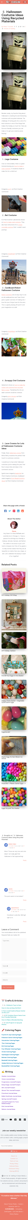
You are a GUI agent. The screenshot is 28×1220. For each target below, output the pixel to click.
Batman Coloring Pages (9, 1057)
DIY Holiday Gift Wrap (9, 595)
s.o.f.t (9, 189)
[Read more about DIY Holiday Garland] (14, 624)
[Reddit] (22, 511)
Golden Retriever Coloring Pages (12, 1063)
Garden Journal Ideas (9, 1076)
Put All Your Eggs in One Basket (12, 676)
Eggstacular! (6, 732)
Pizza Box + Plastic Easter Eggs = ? (14, 783)
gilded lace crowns (15, 453)
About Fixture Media (10, 1204)
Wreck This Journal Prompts (11, 1090)
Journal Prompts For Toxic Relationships (10, 1102)
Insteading (18, 1209)
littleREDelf (11, 254)
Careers (20, 1204)
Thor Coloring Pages (8, 1043)
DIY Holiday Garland (8, 651)
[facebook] (16, 1119)
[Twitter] (10, 511)
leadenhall (18, 473)
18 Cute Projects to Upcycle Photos (12, 1023)
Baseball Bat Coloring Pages (11, 1066)
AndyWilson (11, 331)
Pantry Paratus (14, 1214)
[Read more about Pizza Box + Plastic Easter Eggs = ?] (14, 772)
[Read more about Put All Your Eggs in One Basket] (14, 664)
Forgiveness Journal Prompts (11, 1082)
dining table (12, 844)
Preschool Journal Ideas (9, 1093)
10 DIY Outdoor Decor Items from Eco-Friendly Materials (13, 1016)
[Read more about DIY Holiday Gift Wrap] (14, 580)
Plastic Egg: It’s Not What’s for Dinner (12, 757)
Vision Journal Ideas (8, 1079)
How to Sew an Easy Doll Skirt (11, 1008)
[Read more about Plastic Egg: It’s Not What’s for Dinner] (14, 745)
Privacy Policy (14, 1163)
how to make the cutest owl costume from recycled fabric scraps (13, 387)
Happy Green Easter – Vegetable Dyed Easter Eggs (13, 701)
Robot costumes (7, 295)
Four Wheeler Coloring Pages (11, 1049)
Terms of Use (14, 1161)
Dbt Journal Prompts (8, 1087)
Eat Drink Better (18, 1211)
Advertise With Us (14, 1206)
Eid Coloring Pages (8, 1046)
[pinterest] (25, 1119)
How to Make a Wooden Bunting (12, 1020)
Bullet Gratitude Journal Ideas (11, 1096)
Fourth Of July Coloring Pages (11, 1035)
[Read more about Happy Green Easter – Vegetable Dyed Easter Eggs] (14, 689)
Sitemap (12, 1171)
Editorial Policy (14, 1166)
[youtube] (11, 1119)
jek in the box (12, 396)
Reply (24, 860)
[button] (25, 2)
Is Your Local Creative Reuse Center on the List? (13, 1011)
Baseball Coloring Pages (9, 1060)
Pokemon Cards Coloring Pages (12, 1037)
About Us (14, 1156)
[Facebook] (5, 511)
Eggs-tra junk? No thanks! (10, 808)
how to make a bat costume (12, 222)
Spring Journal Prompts (9, 1099)
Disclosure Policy (14, 1168)
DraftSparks (7, 1211)
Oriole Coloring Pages (9, 1052)
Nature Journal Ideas (8, 1109)
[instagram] (20, 1119)
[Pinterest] (14, 511)
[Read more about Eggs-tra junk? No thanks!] (14, 797)
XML (16, 1171)
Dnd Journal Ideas (7, 1106)
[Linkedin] (18, 511)
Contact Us (14, 1158)
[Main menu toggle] (2, 2)
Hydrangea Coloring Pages (10, 1054)
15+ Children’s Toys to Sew (11, 1005)
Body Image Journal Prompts (11, 1085)
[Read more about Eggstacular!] (14, 718)
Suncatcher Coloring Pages (10, 1040)
